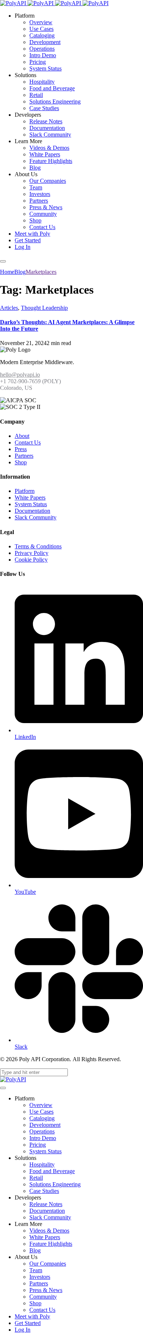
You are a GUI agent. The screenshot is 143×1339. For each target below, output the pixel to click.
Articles (9, 308)
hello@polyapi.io (20, 374)
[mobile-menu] (3, 261)
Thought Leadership (44, 308)
